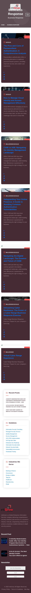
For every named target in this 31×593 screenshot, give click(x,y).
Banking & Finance (11, 471)
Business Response (13, 25)
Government (9, 473)
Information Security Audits (13, 445)
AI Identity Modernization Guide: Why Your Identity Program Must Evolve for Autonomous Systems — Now (16, 400)
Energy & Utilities (10, 475)
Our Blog (8, 42)
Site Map (26, 589)
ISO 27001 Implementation (13, 438)
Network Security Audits (12, 447)
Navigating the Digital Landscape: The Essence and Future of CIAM (15, 258)
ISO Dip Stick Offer (11, 440)
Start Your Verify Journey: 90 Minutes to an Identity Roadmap (14, 410)
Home (3, 25)
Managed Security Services (13, 431)
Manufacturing (9, 482)
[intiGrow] (15, 6)
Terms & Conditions (17, 589)
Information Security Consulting (14, 429)
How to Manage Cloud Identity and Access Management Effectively (14, 100)
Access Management (11, 436)
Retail (7, 484)
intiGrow (11, 586)
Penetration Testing (11, 451)
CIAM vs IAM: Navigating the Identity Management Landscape (15, 150)
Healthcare (9, 479)
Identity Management (11, 434)
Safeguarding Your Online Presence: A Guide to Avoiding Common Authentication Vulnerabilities (15, 204)
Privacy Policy (6, 589)
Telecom (8, 477)
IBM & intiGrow (10, 144)
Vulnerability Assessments (13, 449)
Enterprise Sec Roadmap (12, 442)
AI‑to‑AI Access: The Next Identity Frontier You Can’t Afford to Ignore (16, 406)
